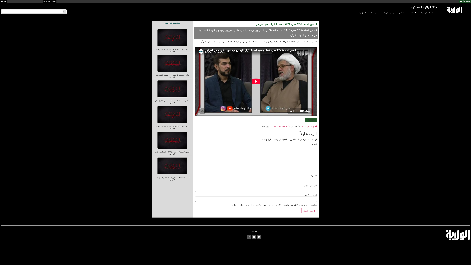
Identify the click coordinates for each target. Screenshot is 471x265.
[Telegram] (259, 237)
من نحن (374, 12)
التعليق (313, 144)
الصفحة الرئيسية (428, 12)
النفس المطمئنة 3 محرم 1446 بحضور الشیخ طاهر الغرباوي (172, 76)
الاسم (314, 176)
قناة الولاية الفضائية (424, 7)
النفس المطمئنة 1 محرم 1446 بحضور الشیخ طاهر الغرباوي (172, 50)
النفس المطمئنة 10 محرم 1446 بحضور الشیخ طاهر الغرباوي (172, 153)
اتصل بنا (362, 12)
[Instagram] (249, 237)
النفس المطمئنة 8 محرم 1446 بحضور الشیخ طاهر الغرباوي (172, 127)
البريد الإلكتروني (309, 185)
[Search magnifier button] (64, 11)
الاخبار (401, 12)
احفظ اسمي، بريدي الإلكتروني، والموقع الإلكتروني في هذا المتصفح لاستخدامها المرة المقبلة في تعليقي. (272, 205)
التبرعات (412, 12)
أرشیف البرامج (388, 12)
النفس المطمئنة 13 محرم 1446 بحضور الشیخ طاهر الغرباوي (172, 178)
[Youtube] (254, 237)
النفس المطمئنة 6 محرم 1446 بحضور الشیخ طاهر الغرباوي (172, 101)
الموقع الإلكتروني (310, 195)
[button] (311, 120)
